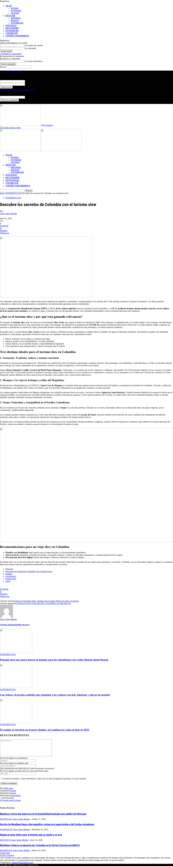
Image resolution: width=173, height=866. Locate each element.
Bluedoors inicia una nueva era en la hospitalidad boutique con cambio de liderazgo (43, 813)
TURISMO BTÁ (11, 33)
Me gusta (9, 788)
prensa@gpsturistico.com (22, 862)
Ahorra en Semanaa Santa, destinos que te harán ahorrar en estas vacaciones (46, 601)
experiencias (10, 576)
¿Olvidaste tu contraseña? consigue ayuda (18, 90)
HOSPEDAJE (10, 25)
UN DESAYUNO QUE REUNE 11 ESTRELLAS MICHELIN (43, 603)
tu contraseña (30, 48)
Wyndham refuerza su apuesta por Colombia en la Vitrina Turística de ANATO (40, 845)
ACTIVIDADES (16, 11)
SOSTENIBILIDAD (17, 23)
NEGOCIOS (15, 21)
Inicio (2, 193)
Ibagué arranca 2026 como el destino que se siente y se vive (31, 834)
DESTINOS (15, 8)
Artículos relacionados (9, 625)
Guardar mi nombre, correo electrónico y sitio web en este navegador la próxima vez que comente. (44, 778)
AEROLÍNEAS (16, 18)
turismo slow (10, 579)
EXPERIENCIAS (12, 30)
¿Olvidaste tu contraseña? (11, 54)
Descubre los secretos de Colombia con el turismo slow (28, 571)
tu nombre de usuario (34, 45)
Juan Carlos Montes (8, 213)
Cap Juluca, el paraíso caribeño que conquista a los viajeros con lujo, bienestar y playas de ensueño (55, 694)
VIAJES (8, 6)
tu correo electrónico (33, 61)
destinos (8, 574)
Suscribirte (16, 795)
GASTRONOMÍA (12, 28)
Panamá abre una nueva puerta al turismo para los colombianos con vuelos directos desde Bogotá (54, 659)
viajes (7, 581)
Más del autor (23, 625)
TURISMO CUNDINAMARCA (17, 36)
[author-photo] (6, 617)
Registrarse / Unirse (13, 72)
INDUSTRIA (10, 15)
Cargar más (5, 853)
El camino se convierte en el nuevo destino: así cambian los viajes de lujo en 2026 (44, 729)
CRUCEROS (15, 13)
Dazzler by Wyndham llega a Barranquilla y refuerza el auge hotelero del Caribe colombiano (47, 824)
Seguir (13, 790)
